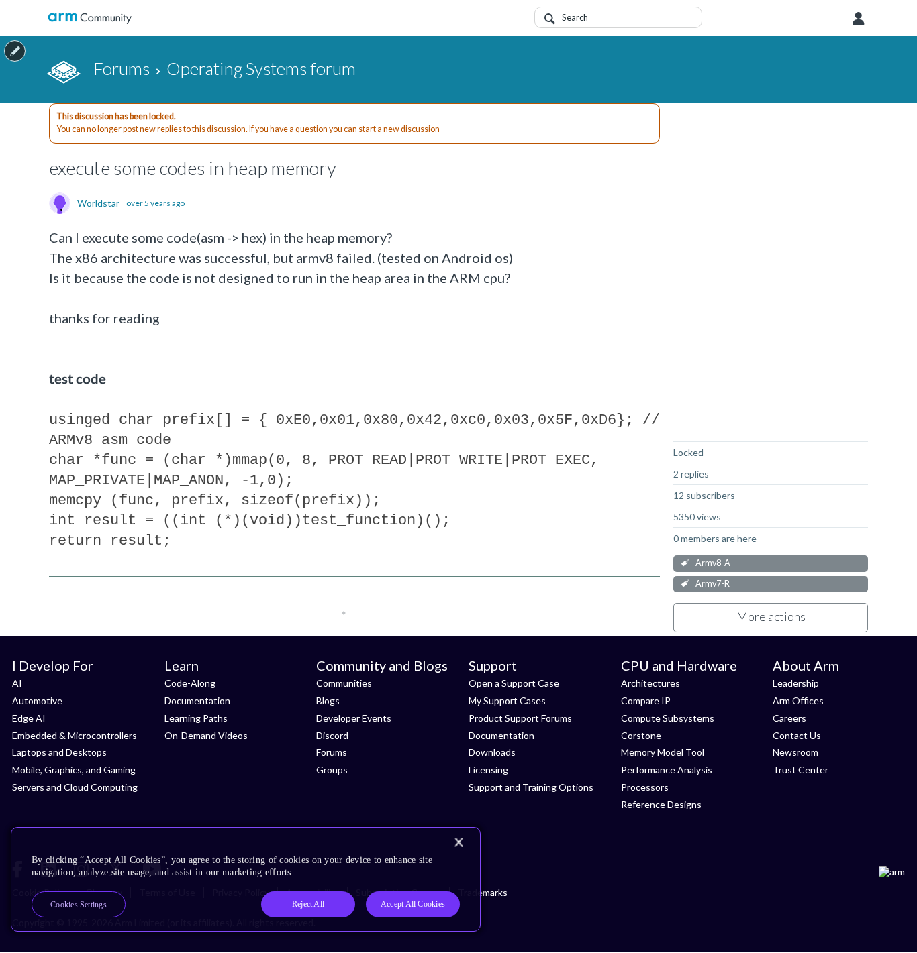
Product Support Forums (520, 718)
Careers (789, 718)
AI (17, 683)
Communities (344, 683)
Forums (331, 752)
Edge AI (29, 718)
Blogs (328, 700)
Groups (332, 769)
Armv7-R (712, 584)
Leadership (796, 683)
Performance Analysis (666, 769)
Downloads (492, 752)
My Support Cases (507, 700)
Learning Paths (196, 718)
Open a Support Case (514, 683)
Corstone (641, 735)
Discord (332, 735)
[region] (246, 879)
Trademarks (483, 892)
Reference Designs (661, 804)
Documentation (197, 700)
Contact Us (797, 735)
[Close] (458, 842)
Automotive (37, 700)
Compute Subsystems (667, 718)
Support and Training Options (531, 787)
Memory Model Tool (662, 752)
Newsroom (795, 752)
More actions (771, 616)
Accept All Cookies (413, 904)
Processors (645, 787)
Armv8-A (712, 563)
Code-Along (189, 683)
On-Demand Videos (206, 735)
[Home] (90, 18)
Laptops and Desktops (59, 752)
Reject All (308, 904)
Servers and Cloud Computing (75, 787)
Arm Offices (798, 700)
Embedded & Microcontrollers (74, 735)
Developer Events (353, 718)
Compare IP (646, 700)
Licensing (488, 769)
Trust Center (800, 769)
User (858, 18)
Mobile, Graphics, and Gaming (74, 769)
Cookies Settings (78, 904)
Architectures (650, 683)
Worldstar (98, 203)
